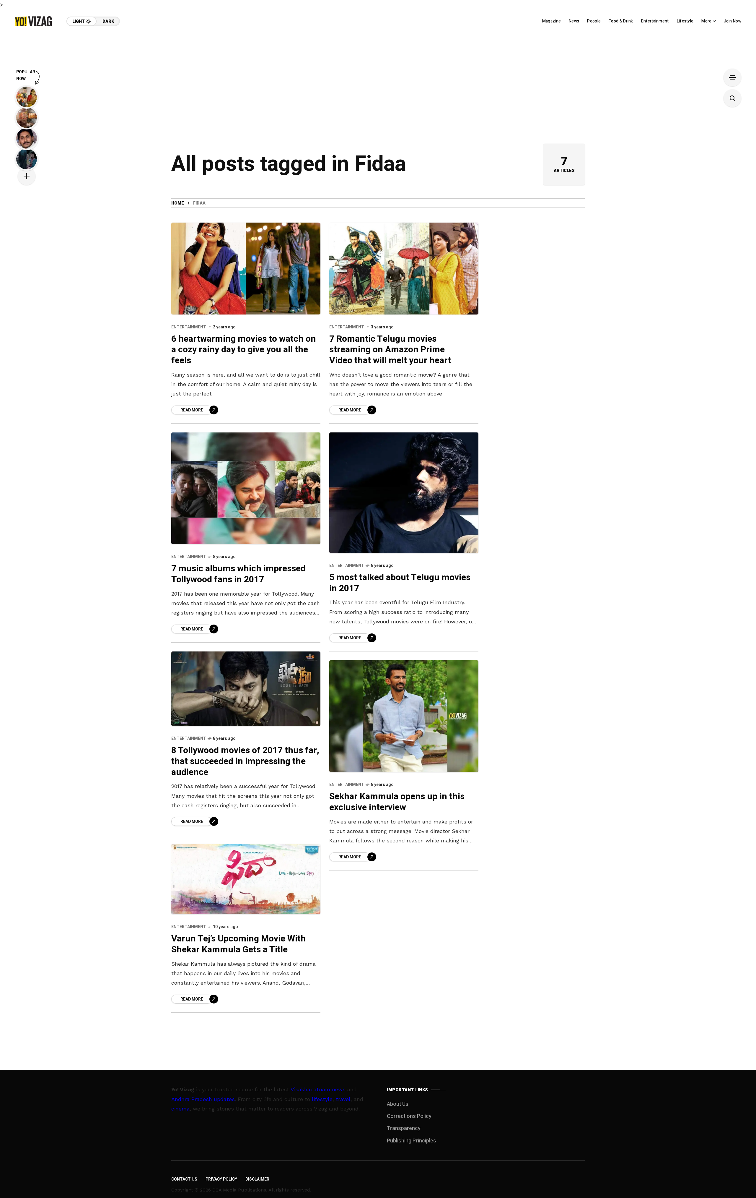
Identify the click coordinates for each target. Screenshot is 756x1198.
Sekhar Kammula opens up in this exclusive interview (397, 802)
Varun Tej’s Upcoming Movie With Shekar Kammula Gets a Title (238, 944)
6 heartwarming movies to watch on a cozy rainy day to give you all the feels (243, 350)
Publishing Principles (411, 1141)
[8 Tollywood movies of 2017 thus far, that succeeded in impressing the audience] (245, 688)
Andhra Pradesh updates (203, 1099)
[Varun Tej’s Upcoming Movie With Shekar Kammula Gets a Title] (245, 879)
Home (177, 203)
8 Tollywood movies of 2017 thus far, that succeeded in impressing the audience (245, 761)
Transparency (404, 1128)
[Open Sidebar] (732, 77)
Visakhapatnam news (318, 1089)
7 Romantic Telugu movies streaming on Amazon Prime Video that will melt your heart (390, 350)
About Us (397, 1104)
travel (343, 1099)
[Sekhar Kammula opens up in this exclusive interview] (403, 716)
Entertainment (188, 327)
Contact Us (184, 1179)
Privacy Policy (221, 1179)
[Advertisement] (378, 74)
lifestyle (322, 1099)
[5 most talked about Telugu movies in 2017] (403, 492)
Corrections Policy (409, 1116)
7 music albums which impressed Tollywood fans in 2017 (238, 574)
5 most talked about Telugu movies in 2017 (399, 583)
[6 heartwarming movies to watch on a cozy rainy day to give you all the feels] (245, 268)
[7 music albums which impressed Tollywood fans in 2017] (245, 488)
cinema (180, 1108)
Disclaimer (257, 1179)
